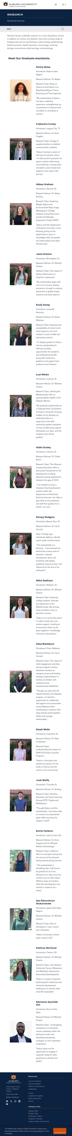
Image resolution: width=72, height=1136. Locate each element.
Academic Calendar (35, 1119)
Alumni (30, 1093)
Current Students (34, 1081)
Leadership (32, 1089)
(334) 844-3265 (12, 1094)
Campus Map (33, 1111)
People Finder (33, 1113)
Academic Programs (35, 1096)
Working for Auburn (35, 1116)
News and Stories (34, 1098)
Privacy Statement (37, 1131)
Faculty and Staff (34, 1084)
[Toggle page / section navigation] (62, 29)
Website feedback (12, 1097)
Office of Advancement (36, 1086)
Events (30, 1101)
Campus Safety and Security (38, 1121)
